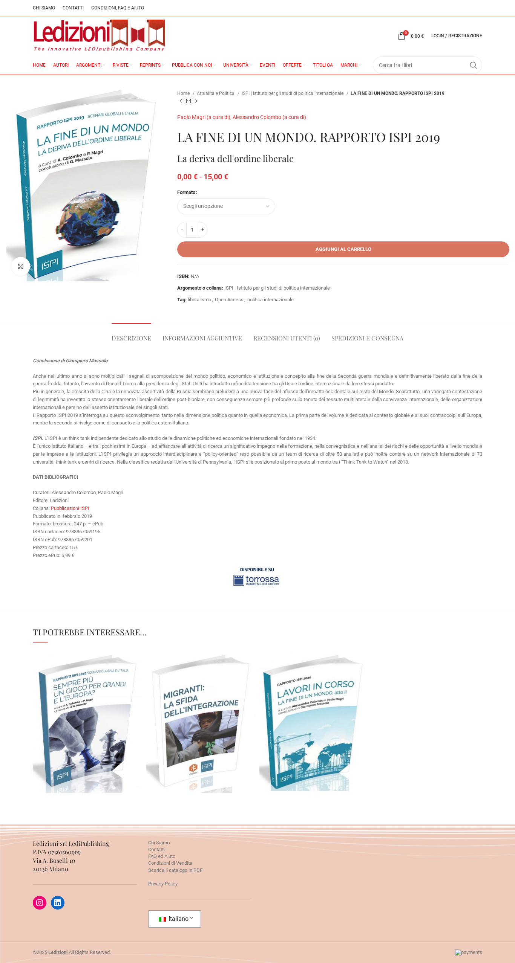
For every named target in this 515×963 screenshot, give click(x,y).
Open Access (229, 299)
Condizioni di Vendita (170, 863)
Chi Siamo (159, 842)
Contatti (156, 849)
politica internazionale (270, 299)
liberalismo (199, 299)
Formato (186, 192)
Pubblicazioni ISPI (70, 508)
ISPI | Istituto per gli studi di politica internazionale (293, 93)
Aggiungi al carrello (343, 249)
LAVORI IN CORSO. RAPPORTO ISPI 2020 (314, 693)
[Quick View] (73, 765)
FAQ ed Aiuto (161, 856)
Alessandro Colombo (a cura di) (269, 117)
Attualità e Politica (216, 93)
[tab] (131, 334)
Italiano (178, 918)
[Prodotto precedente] (181, 101)
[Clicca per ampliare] (20, 266)
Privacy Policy (163, 884)
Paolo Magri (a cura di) (203, 117)
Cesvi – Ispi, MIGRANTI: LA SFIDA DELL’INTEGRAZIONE (201, 694)
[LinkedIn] (57, 903)
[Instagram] (39, 903)
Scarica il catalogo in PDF (175, 870)
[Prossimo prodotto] (196, 101)
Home (184, 93)
